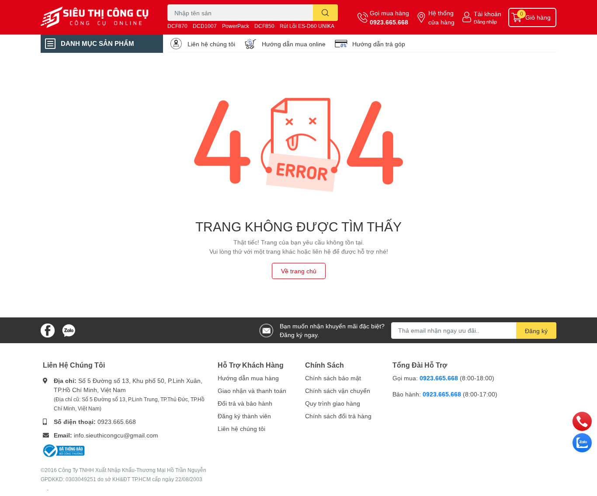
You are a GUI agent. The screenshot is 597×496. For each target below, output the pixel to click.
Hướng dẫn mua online (294, 44)
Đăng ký (536, 330)
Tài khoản (487, 13)
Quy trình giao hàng (332, 403)
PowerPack (235, 26)
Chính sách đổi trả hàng (338, 416)
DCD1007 (205, 26)
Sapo (48, 489)
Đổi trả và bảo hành (245, 403)
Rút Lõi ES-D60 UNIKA (307, 26)
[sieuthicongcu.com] (95, 17)
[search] (325, 12)
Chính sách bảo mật (333, 378)
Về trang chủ (298, 271)
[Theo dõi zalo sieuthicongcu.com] (69, 329)
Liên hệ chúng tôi (211, 44)
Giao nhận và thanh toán (252, 390)
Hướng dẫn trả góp (378, 44)
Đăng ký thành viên (244, 416)
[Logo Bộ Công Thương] (64, 450)
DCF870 (177, 26)
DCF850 (264, 26)
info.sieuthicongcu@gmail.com (116, 435)
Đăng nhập (485, 21)
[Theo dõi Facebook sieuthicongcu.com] (48, 329)
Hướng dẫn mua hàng (248, 378)
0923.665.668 (389, 22)
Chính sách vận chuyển (337, 390)
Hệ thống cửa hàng (441, 17)
